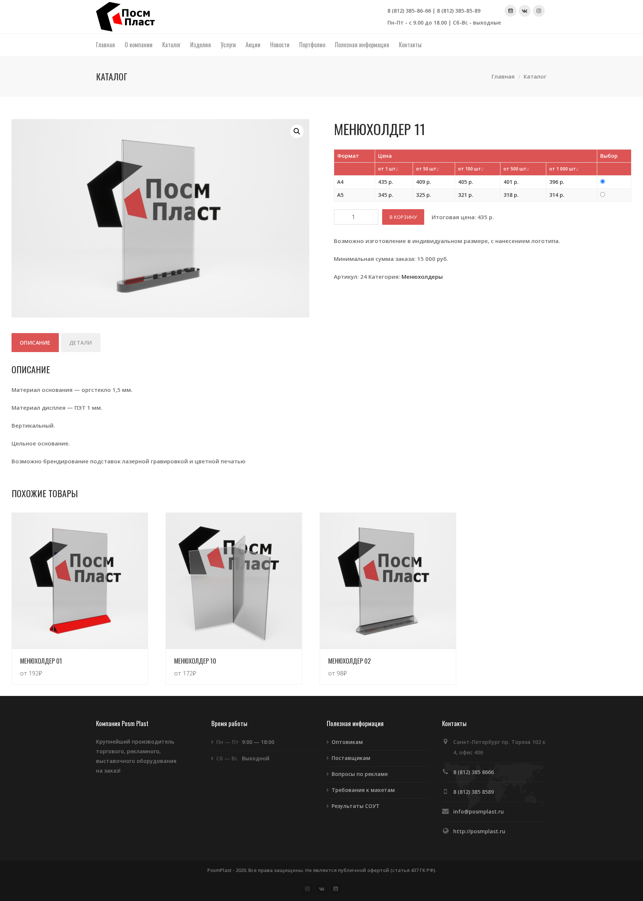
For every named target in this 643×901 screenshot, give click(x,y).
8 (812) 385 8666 (473, 772)
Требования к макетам (363, 789)
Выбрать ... (125, 666)
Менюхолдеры (422, 276)
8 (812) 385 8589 (473, 791)
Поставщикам (351, 757)
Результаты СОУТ (356, 805)
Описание (35, 342)
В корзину (403, 217)
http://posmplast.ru (479, 831)
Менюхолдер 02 (349, 660)
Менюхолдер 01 (41, 660)
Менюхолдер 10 (195, 660)
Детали (80, 342)
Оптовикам (347, 741)
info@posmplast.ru (478, 811)
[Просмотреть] (80, 581)
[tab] (35, 342)
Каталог (535, 76)
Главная (503, 76)
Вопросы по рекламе (360, 773)
